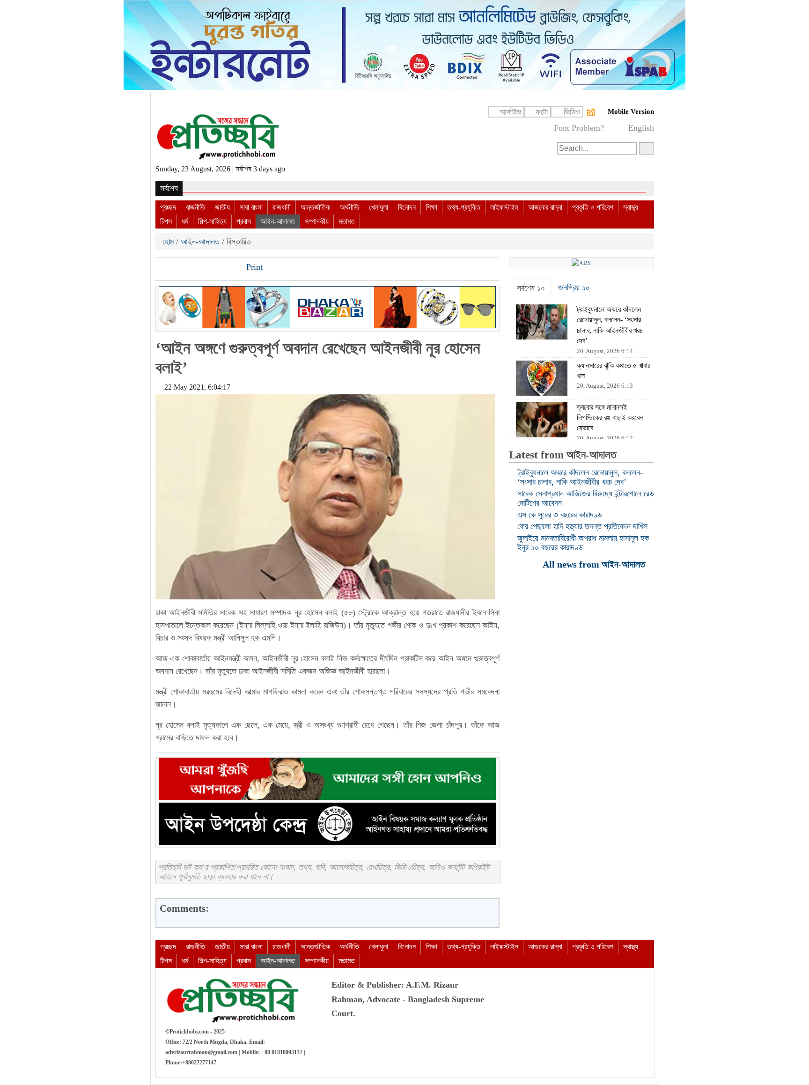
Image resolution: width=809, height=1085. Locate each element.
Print (253, 267)
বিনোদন (407, 207)
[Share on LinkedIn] (211, 267)
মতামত (346, 221)
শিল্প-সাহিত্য (212, 221)
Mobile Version (631, 111)
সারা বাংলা (251, 207)
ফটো (542, 112)
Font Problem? (579, 128)
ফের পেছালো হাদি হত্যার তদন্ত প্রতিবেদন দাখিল (582, 526)
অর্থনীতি (349, 207)
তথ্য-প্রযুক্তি (463, 207)
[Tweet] (179, 267)
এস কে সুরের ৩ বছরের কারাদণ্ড (559, 514)
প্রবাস (243, 221)
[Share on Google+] (195, 267)
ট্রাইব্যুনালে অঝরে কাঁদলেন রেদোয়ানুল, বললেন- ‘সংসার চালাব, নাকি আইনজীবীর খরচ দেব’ (580, 477)
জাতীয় (222, 207)
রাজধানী (281, 207)
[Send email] (227, 267)
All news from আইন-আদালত (595, 564)
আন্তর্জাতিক (315, 207)
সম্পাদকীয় (317, 221)
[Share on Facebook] (163, 267)
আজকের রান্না (545, 207)
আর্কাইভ (511, 112)
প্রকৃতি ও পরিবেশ (592, 207)
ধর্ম (185, 221)
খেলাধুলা (378, 207)
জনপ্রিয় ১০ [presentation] (574, 287)
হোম (169, 241)
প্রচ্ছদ (168, 207)
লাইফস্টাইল (504, 207)
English (641, 128)
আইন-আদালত (278, 221)
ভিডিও (572, 112)
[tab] (531, 288)
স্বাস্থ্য (630, 207)
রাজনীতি (195, 207)
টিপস (166, 221)
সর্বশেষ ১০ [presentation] (531, 288)
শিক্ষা (431, 207)
